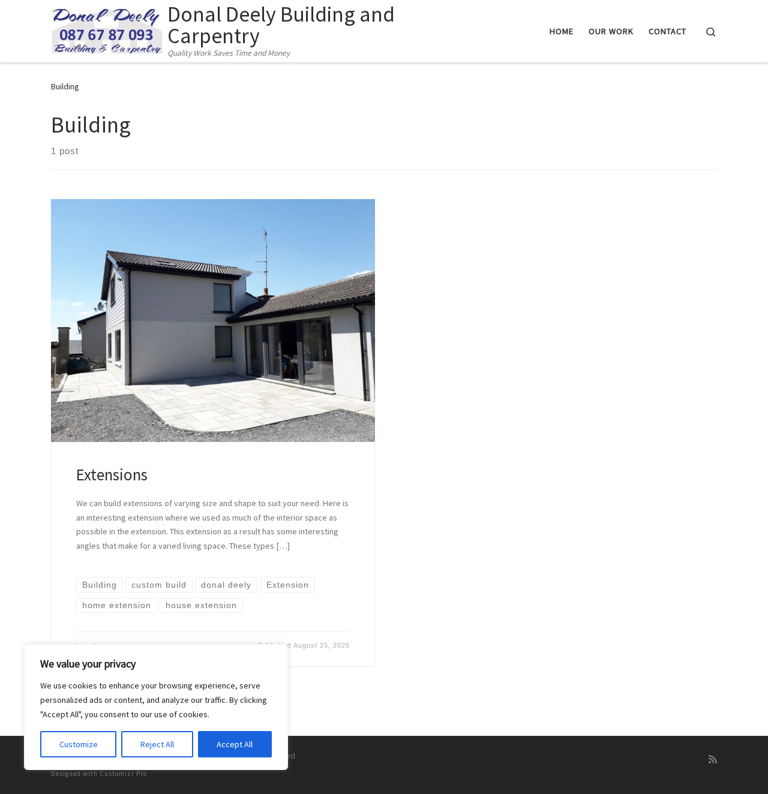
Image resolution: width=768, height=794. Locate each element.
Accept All (235, 744)
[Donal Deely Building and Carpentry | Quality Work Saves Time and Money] (107, 29)
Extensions (112, 474)
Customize (78, 744)
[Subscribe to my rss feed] (713, 759)
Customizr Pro (123, 773)
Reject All (157, 744)
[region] (156, 707)
